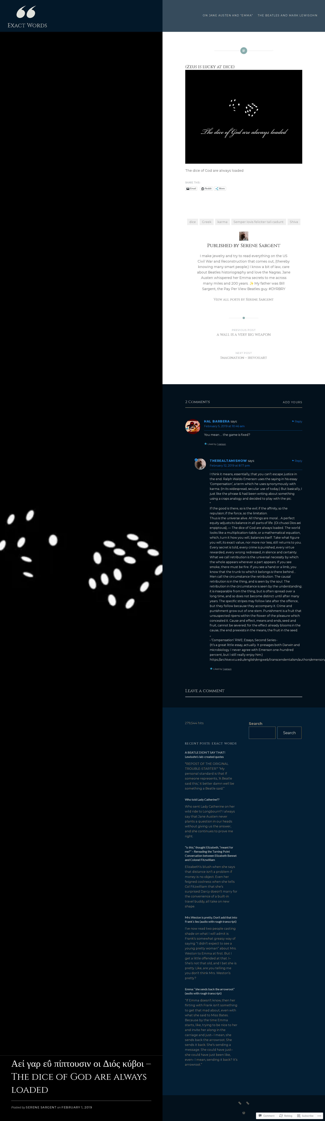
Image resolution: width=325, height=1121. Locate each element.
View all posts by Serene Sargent (244, 299)
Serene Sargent (41, 1107)
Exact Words (27, 25)
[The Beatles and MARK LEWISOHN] (248, 1103)
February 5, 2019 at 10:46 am (224, 426)
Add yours (292, 402)
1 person (221, 444)
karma (222, 222)
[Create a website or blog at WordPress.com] (243, 1113)
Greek (206, 222)
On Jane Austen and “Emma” (228, 15)
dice (192, 222)
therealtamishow (228, 461)
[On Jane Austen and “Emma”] (240, 1103)
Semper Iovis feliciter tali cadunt (259, 222)
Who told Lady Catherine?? (202, 799)
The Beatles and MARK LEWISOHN (287, 15)
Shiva (294, 222)
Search (255, 723)
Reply (298, 421)
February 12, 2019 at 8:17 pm (230, 465)
